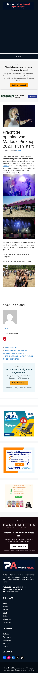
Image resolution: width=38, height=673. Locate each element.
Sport (5, 613)
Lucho (6, 328)
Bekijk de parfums (19, 546)
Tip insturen (7, 637)
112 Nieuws (7, 622)
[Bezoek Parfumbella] (19, 526)
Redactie (6, 634)
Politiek (5, 610)
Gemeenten (7, 606)
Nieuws (14, 348)
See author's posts (12, 333)
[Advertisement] (19, 34)
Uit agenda (7, 619)
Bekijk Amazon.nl (19, 85)
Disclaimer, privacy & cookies (24, 670)
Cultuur (8, 348)
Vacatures (6, 643)
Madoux (6, 166)
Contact (6, 646)
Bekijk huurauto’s (19, 383)
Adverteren (7, 640)
